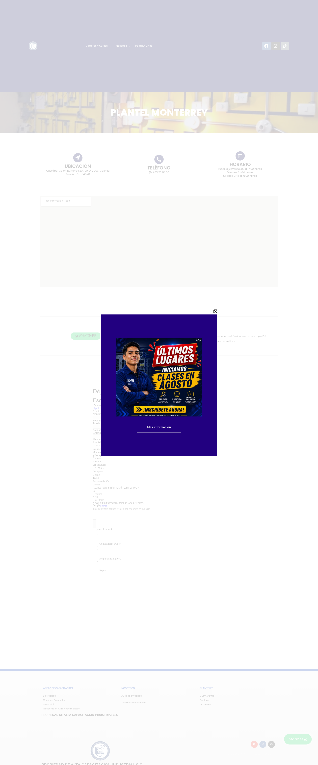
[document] (159, 382)
